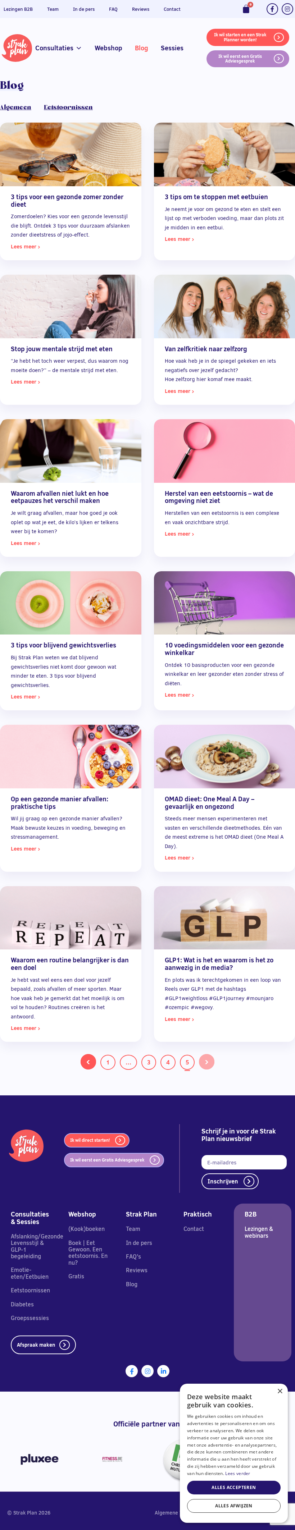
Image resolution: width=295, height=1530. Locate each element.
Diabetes (22, 1304)
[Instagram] (287, 9)
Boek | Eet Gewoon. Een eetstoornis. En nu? (88, 1252)
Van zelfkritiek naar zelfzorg (206, 348)
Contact (172, 9)
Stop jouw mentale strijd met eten (62, 348)
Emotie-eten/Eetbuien (30, 1273)
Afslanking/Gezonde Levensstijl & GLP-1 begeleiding (37, 1246)
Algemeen (15, 107)
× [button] (279, 1391)
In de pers (84, 9)
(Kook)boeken (86, 1229)
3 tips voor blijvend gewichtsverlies (63, 645)
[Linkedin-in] (163, 1371)
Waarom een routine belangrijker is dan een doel (70, 964)
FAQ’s (133, 1256)
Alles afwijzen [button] (234, 1506)
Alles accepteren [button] (234, 1487)
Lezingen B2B (18, 9)
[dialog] (234, 1453)
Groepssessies (30, 1318)
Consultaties (54, 47)
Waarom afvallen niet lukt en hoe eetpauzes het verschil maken (60, 497)
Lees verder (237, 1473)
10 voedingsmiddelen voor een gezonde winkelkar (224, 649)
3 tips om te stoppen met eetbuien (216, 196)
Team (53, 9)
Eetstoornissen (68, 107)
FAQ (113, 9)
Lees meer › (25, 246)
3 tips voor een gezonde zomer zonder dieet (67, 200)
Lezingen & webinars (259, 1232)
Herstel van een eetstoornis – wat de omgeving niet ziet (219, 497)
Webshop (108, 47)
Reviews (140, 9)
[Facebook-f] (272, 9)
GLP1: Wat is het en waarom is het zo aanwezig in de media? (219, 964)
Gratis (76, 1276)
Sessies (172, 47)
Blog (141, 47)
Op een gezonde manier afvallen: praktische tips (59, 802)
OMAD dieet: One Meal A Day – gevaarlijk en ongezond (209, 802)
